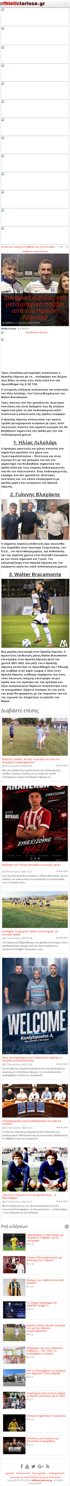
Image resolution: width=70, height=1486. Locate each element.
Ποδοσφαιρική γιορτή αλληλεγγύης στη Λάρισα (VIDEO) (31, 1122)
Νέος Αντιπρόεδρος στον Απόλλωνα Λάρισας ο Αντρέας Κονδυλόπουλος (32, 1059)
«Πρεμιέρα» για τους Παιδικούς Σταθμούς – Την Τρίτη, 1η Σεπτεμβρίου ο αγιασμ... (44, 1351)
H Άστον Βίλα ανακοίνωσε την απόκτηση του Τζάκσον (44, 1259)
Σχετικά (9, 1473)
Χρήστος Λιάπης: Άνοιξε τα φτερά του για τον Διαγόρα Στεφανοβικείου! (31, 760)
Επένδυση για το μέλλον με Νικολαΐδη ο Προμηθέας (42, 1440)
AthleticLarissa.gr (42, 1480)
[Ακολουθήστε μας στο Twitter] (33, 1466)
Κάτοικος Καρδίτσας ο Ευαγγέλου (46, 1415)
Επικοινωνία (23, 1473)
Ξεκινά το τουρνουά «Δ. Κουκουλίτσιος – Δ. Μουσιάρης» (29, 1196)
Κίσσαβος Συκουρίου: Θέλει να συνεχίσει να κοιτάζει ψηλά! (30, 933)
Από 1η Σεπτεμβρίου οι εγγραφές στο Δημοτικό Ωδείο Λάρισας (46, 1372)
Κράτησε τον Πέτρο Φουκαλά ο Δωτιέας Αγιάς (31, 864)
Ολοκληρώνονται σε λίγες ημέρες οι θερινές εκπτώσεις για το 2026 (46, 1394)
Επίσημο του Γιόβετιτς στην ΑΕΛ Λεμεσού (45, 1281)
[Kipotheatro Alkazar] (35, 332)
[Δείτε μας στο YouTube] (27, 1466)
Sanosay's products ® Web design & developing (35, 1477)
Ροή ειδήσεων (14, 1226)
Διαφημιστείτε (57, 1473)
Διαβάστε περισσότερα (35, 251)
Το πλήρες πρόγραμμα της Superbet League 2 (41, 1304)
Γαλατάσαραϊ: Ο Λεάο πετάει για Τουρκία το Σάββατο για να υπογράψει (44, 1237)
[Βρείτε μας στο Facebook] (21, 1466)
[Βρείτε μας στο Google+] (41, 1466)
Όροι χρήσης (39, 1473)
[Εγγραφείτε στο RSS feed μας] (48, 1466)
